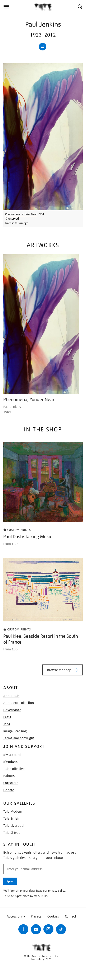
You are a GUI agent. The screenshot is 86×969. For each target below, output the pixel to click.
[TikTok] (61, 929)
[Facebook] (23, 929)
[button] (79, 6)
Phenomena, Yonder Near (21, 214)
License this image (16, 223)
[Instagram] (48, 929)
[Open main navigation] (17, 6)
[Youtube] (36, 929)
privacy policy (56, 891)
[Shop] (42, 46)
